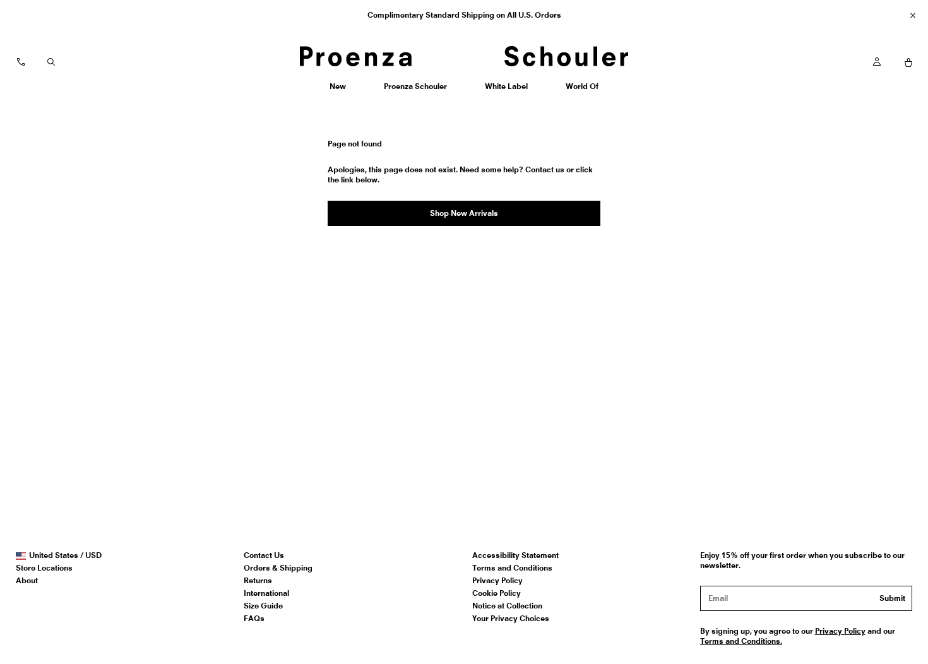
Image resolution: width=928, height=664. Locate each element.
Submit (892, 598)
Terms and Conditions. (741, 641)
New (342, 90)
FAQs (254, 618)
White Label (506, 90)
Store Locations (44, 567)
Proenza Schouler (415, 90)
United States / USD (65, 555)
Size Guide (263, 605)
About (27, 580)
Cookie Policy (496, 593)
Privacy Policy (497, 580)
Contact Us (264, 555)
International (266, 593)
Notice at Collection (507, 605)
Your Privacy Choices (510, 618)
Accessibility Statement (515, 555)
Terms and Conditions (512, 567)
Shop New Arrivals (464, 213)
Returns (258, 580)
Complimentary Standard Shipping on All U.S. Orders (464, 15)
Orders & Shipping (278, 567)
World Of (583, 90)
